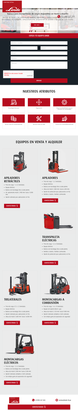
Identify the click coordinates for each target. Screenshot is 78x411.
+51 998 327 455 (68, 16)
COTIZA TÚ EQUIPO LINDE (39, 35)
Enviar (38, 81)
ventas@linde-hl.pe (64, 400)
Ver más (37, 25)
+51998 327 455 (40, 400)
